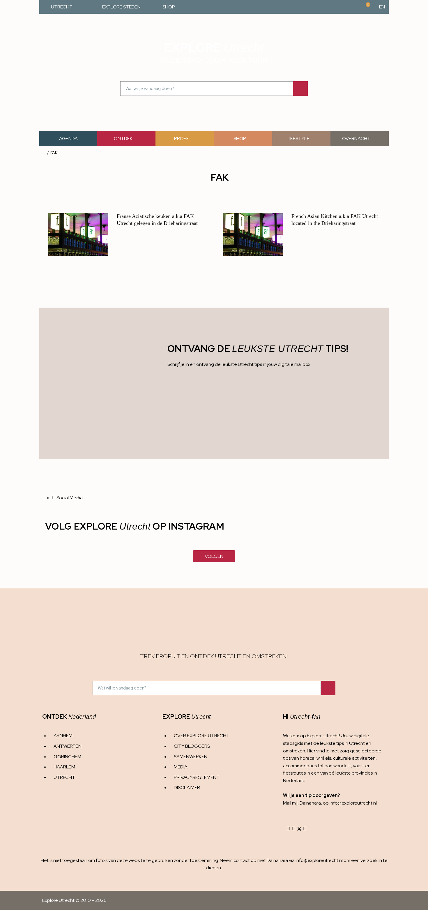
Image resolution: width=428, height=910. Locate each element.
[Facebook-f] (293, 828)
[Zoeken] (300, 88)
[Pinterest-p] (305, 828)
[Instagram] (288, 828)
